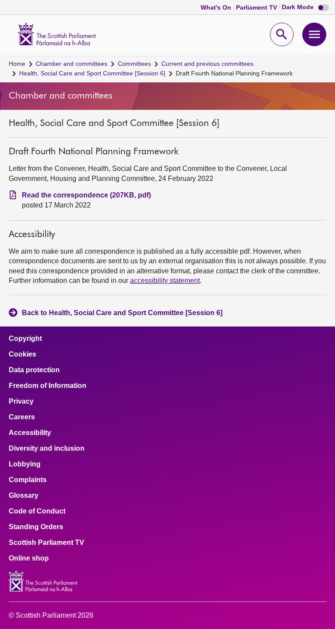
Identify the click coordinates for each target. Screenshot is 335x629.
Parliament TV (257, 7)
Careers (22, 417)
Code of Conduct (37, 511)
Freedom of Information (47, 385)
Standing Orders (36, 527)
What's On (217, 7)
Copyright (25, 338)
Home (17, 63)
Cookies (22, 354)
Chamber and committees (71, 63)
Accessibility (30, 432)
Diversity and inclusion (47, 448)
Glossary (23, 495)
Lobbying (25, 464)
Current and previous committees (207, 63)
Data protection (34, 370)
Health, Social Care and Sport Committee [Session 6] (92, 73)
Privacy (21, 401)
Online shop (29, 558)
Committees (134, 63)
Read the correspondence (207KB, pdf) (86, 195)
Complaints (28, 479)
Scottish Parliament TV (46, 542)
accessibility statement (165, 280)
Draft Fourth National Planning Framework (234, 73)
